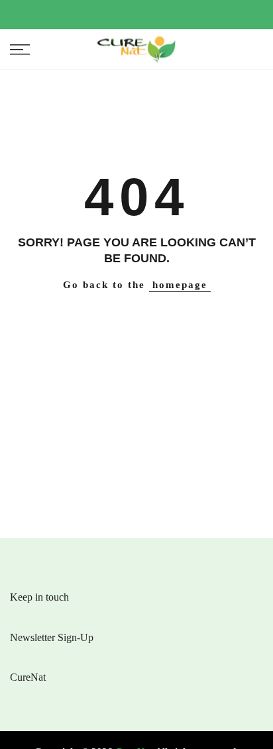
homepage (179, 284)
